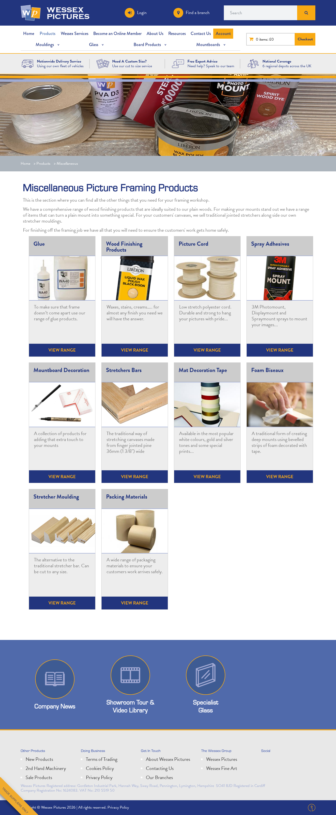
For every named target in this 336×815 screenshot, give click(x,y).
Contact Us (201, 33)
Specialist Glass (205, 706)
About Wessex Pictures (168, 759)
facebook (288, 761)
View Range (134, 350)
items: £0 (266, 39)
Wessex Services (74, 33)
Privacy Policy (99, 777)
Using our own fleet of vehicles (60, 66)
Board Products (147, 44)
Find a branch (198, 12)
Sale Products (39, 777)
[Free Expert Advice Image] (178, 63)
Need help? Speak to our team (210, 66)
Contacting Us (160, 768)
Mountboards (208, 44)
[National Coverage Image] (253, 63)
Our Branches (159, 777)
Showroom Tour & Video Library (130, 706)
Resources (177, 33)
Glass (93, 44)
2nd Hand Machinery (46, 768)
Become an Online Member (117, 33)
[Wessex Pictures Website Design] (27, 63)
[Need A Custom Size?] (103, 63)
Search (306, 12)
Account (223, 33)
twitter (266, 761)
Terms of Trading (101, 759)
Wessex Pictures (221, 759)
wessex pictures (68, 12)
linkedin (277, 761)
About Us (155, 33)
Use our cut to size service (132, 66)
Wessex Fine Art (221, 768)
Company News (54, 706)
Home (28, 33)
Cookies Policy (100, 768)
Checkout (305, 39)
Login (142, 12)
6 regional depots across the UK (286, 66)
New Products (39, 759)
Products (47, 33)
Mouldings (45, 44)
